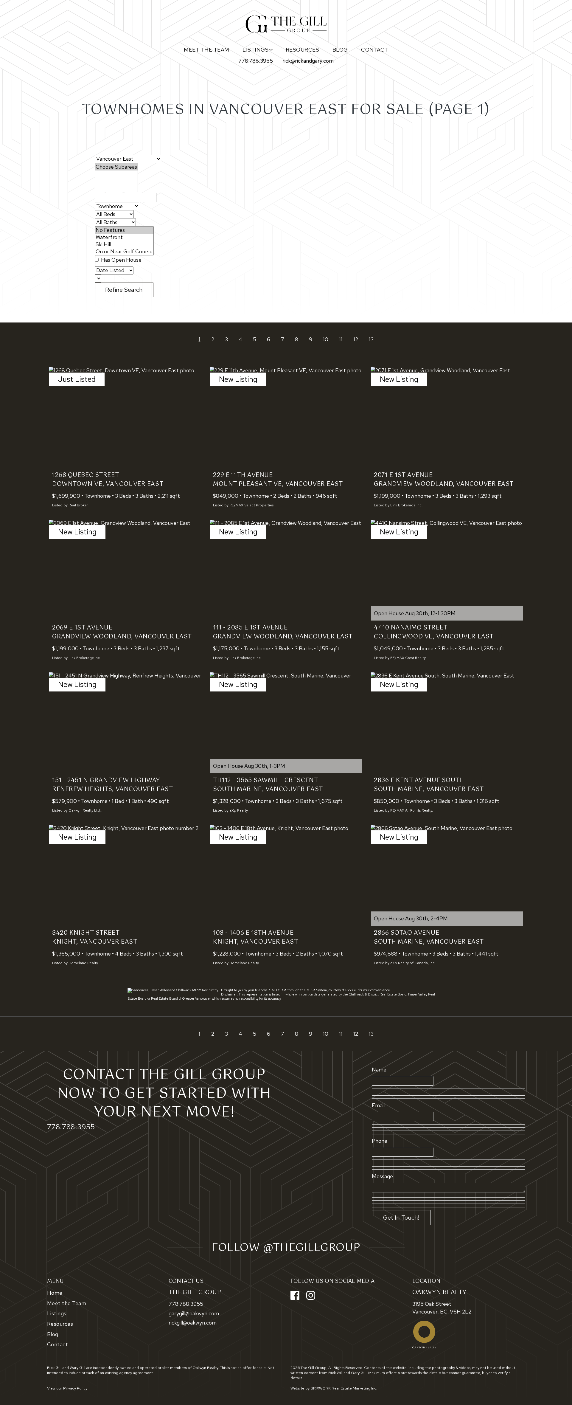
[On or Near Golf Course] (124, 251)
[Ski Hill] (124, 244)
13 (371, 339)
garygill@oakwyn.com (194, 1313)
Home (55, 1292)
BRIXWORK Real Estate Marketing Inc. (343, 1388)
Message (382, 1176)
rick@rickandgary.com (308, 60)
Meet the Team (206, 49)
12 (355, 339)
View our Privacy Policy (67, 1388)
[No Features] (124, 230)
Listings (56, 1313)
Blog (340, 49)
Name (379, 1069)
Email (378, 1105)
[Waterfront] (124, 237)
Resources (302, 49)
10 (325, 339)
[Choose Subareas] (116, 166)
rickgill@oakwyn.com (193, 1322)
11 (341, 339)
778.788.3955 (255, 60)
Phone (379, 1140)
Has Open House (121, 259)
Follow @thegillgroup (286, 1248)
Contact (374, 49)
